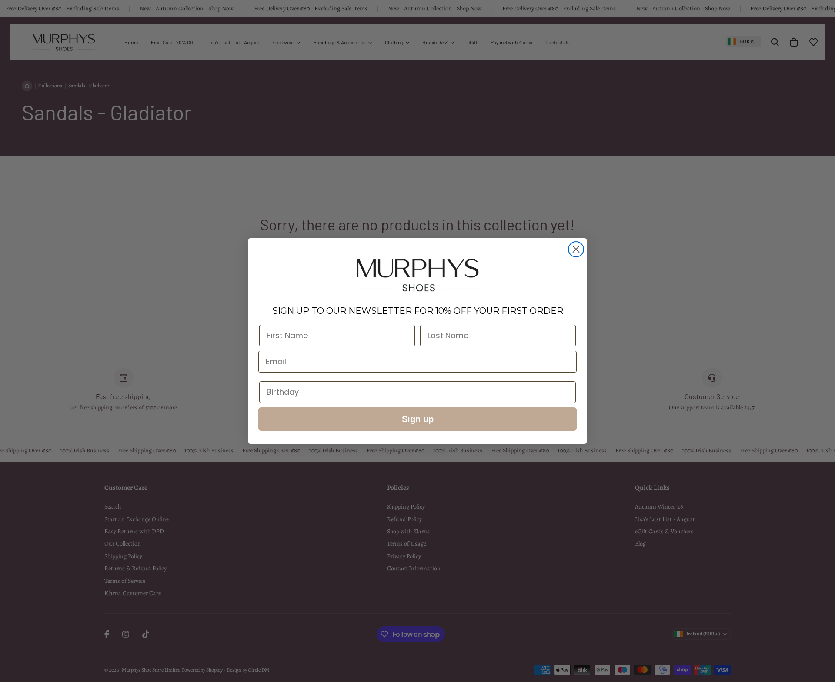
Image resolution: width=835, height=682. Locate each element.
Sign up (418, 419)
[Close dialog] (576, 249)
